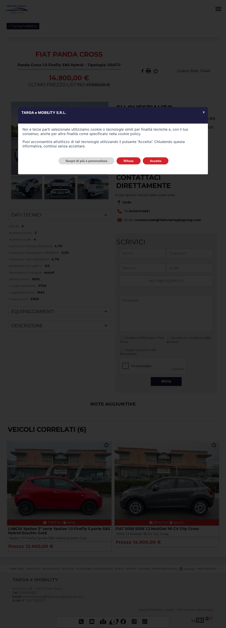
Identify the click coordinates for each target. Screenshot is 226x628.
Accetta (155, 161)
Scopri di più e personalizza (86, 161)
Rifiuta (129, 161)
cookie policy (129, 134)
